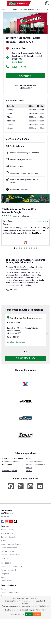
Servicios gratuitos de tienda (11, 544)
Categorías (5, 574)
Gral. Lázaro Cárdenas (21, 318)
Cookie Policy (27, 610)
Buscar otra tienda (25, 358)
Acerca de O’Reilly (7, 530)
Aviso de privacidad (8, 551)
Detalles (10, 342)
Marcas (3, 577)
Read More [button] (36, 233)
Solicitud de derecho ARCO (10, 555)
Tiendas (4, 540)
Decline (37, 614)
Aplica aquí (25, 87)
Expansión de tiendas (8, 537)
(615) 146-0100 (19, 67)
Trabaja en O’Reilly (7, 533)
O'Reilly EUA (5, 558)
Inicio (3, 9)
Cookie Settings (17, 614)
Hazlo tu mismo (6, 581)
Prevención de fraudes (9, 548)
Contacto (4, 589)
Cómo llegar (17, 62)
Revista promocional (8, 570)
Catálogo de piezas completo (11, 566)
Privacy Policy (41, 610)
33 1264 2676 (5, 516)
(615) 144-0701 (13, 337)
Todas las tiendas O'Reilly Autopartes (26, 9)
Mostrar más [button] (11, 289)
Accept (29, 614)
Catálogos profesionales (10, 592)
